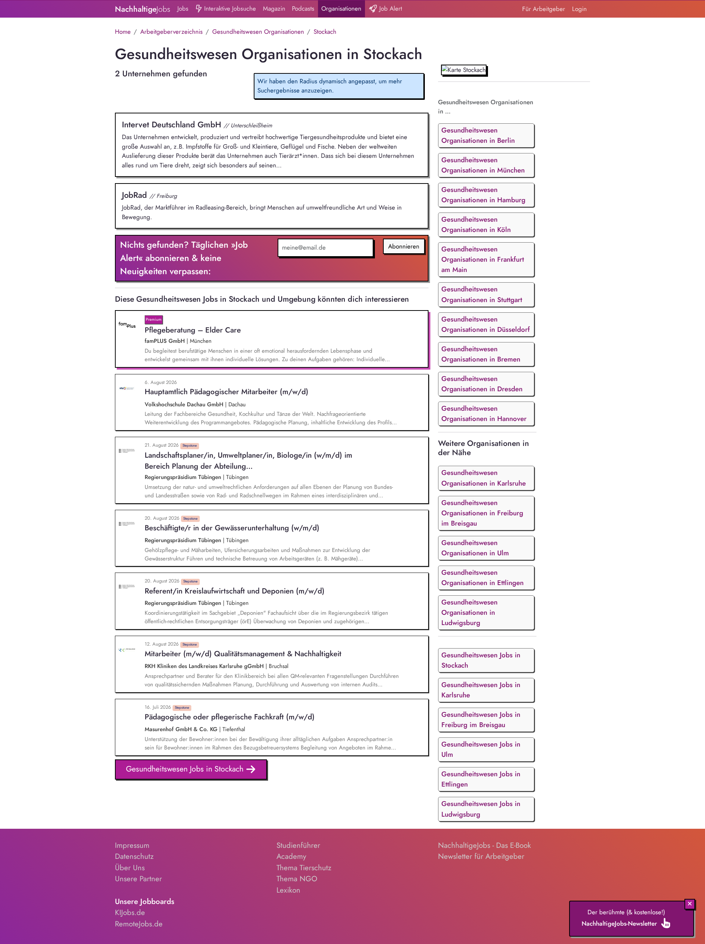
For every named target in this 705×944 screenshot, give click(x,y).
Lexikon (288, 890)
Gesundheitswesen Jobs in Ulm (480, 749)
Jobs (182, 8)
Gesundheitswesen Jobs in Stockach (186, 768)
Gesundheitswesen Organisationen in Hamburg (483, 195)
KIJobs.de (130, 912)
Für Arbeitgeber (543, 8)
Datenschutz (134, 856)
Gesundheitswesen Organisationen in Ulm (475, 548)
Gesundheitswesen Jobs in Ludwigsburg (480, 809)
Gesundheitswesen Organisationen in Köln (476, 224)
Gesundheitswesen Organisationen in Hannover (484, 413)
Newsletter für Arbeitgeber (481, 856)
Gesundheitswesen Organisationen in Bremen (480, 354)
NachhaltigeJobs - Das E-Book (484, 845)
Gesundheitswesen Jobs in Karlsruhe (480, 690)
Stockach (325, 31)
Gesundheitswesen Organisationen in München (483, 165)
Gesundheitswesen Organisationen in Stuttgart (481, 294)
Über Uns (130, 867)
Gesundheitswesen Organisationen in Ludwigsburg (469, 612)
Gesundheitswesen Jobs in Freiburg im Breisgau (480, 719)
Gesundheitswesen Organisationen (258, 31)
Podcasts (303, 8)
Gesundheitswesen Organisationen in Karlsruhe (483, 478)
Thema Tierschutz (303, 867)
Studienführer (298, 845)
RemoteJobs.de (139, 923)
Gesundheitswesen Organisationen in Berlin (478, 135)
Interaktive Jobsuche (229, 8)
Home (123, 31)
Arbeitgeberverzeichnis (171, 31)
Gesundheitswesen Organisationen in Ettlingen (482, 577)
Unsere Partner (138, 878)
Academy (291, 856)
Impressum (132, 845)
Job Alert (389, 8)
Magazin (274, 8)
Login (579, 8)
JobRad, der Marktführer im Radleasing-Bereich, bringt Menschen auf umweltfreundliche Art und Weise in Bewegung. (262, 205)
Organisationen (341, 8)
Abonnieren (403, 246)
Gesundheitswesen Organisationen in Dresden (482, 384)
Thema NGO (296, 878)
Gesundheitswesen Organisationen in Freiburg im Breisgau (482, 513)
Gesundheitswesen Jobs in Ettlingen (480, 779)
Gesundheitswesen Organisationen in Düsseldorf (485, 324)
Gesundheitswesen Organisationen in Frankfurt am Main (482, 259)
